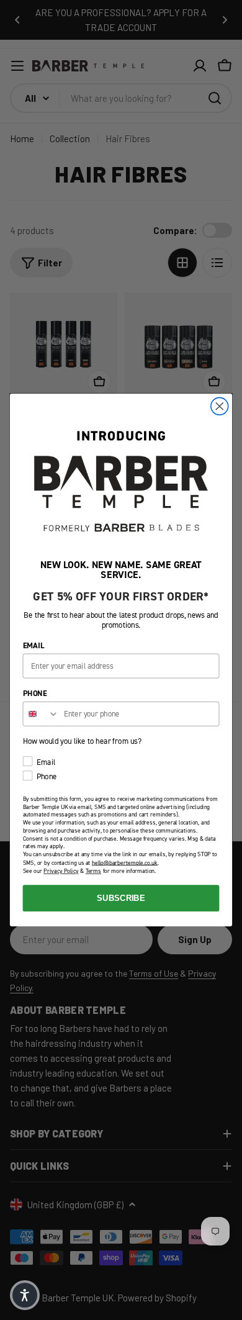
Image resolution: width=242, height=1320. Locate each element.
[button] (25, 1295)
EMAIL (34, 645)
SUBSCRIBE (121, 897)
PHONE (35, 693)
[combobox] (40, 714)
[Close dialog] (219, 406)
